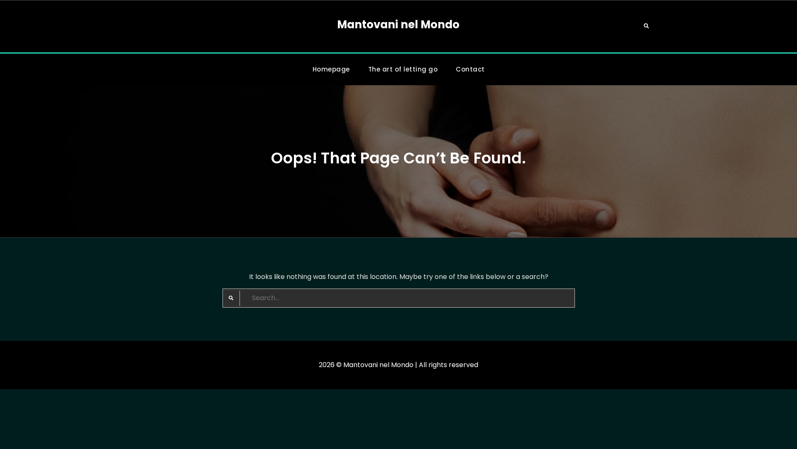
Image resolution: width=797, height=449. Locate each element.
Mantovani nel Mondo (398, 24)
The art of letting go (403, 69)
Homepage (331, 69)
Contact (470, 69)
